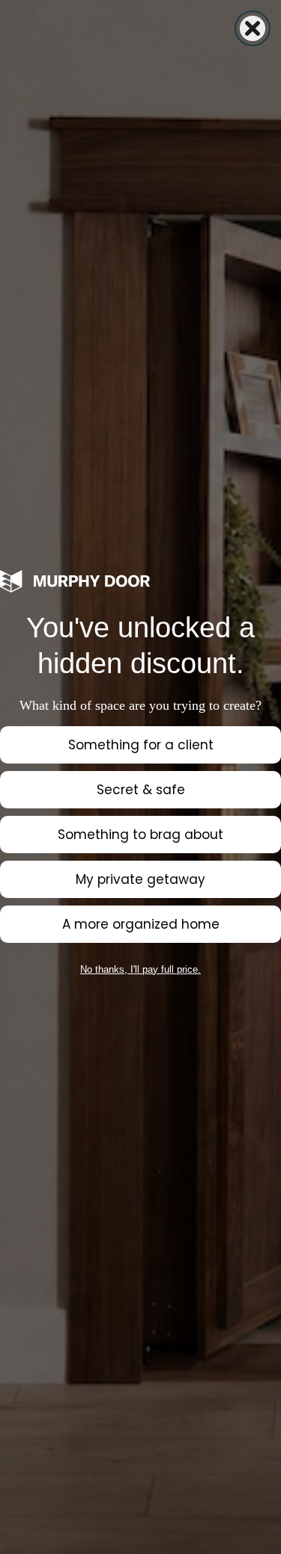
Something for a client (141, 745)
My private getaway (140, 879)
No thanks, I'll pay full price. (140, 969)
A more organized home (141, 924)
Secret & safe (141, 790)
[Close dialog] (252, 28)
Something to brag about (140, 834)
